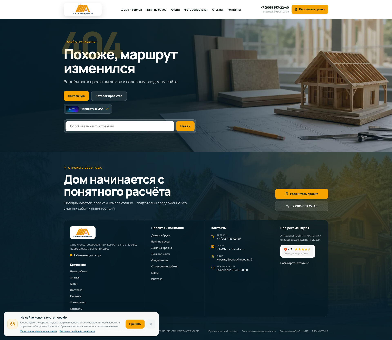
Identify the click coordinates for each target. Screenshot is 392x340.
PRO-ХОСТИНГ (320, 331)
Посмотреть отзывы (293, 263)
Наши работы (78, 271)
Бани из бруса (156, 9)
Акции (175, 9)
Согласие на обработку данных (77, 330)
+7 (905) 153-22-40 (304, 206)
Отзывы (217, 9)
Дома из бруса (131, 9)
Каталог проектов (109, 96)
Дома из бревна (161, 248)
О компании (78, 302)
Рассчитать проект (312, 9)
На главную (76, 96)
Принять (135, 324)
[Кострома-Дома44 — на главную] (83, 9)
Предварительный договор (223, 331)
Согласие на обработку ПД (294, 331)
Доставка (76, 290)
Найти (185, 126)
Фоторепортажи (196, 9)
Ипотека (156, 279)
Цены (154, 273)
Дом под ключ (160, 254)
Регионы (75, 296)
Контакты (234, 9)
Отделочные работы (164, 266)
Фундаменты (159, 260)
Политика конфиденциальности (259, 331)
